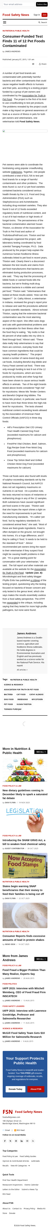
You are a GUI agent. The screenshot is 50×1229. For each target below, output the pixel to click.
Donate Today (15, 1089)
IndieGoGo (16, 172)
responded (12, 602)
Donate (12, 1213)
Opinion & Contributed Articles (16, 1161)
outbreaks (35, 1161)
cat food (21, 694)
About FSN (36, 1089)
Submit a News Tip (30, 1189)
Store (5, 1213)
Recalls (6, 1165)
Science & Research (13, 684)
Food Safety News (27, 1225)
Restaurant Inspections (13, 1184)
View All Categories (19, 1165)
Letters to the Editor (11, 1189)
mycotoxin (37, 699)
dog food (9, 699)
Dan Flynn (10, 802)
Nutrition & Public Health (16, 30)
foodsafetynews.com (11, 1117)
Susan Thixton (24, 704)
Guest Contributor (14, 848)
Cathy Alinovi (36, 694)
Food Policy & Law (12, 786)
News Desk (10, 944)
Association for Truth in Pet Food (21, 689)
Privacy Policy (29, 1208)
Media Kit (41, 1208)
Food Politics (10, 984)
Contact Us (17, 1208)
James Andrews (12, 51)
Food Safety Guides (28, 1156)
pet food (8, 704)
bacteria (8, 694)
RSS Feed (6, 1194)
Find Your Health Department (15, 1180)
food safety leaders (13, 1006)
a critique (35, 580)
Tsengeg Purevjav (12, 709)
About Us (6, 1208)
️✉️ (6, 1130)
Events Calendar (32, 1184)
